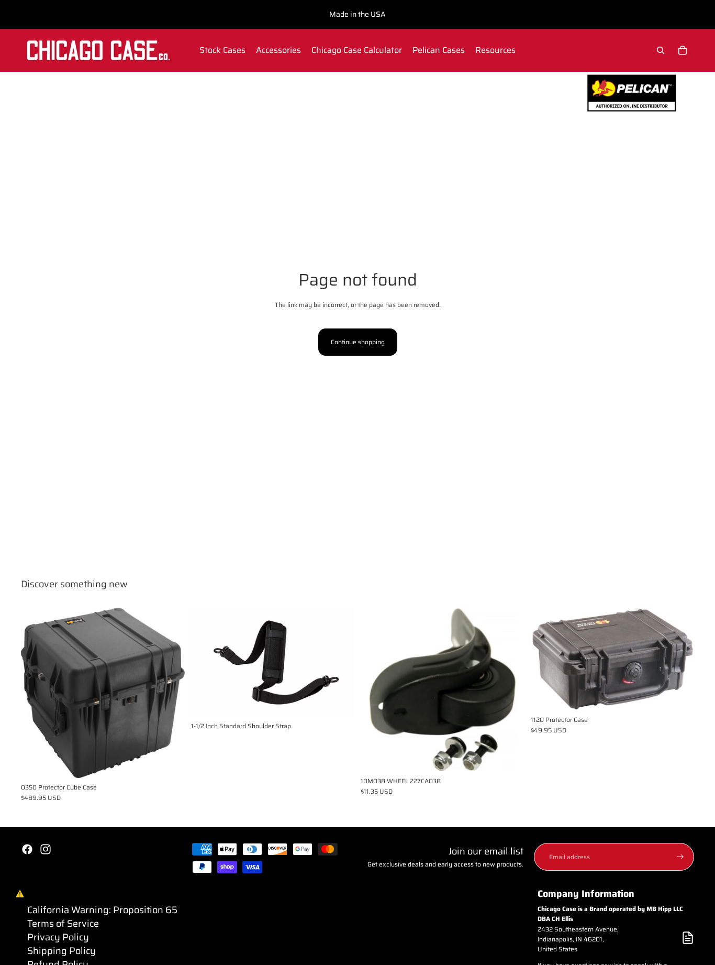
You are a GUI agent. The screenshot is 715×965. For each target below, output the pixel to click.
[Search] (660, 50)
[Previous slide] (36, 693)
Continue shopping (358, 342)
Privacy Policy (58, 937)
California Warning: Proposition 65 (102, 910)
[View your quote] (687, 937)
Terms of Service (63, 923)
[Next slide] (169, 693)
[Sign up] (680, 857)
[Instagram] (45, 849)
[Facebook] (27, 849)
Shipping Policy (61, 951)
